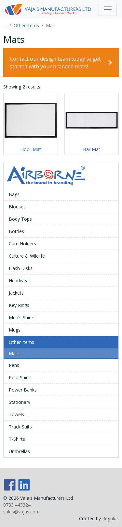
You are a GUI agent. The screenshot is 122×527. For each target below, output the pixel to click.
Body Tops (20, 219)
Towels (16, 414)
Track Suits (20, 427)
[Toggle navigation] (108, 9)
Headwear (19, 280)
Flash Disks (21, 268)
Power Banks (23, 390)
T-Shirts (17, 439)
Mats (14, 353)
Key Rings (19, 305)
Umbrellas (19, 451)
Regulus (110, 518)
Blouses (17, 207)
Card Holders (22, 243)
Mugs (14, 330)
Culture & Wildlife (27, 256)
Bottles (16, 231)
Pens (14, 365)
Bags (14, 194)
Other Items (26, 25)
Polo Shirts (20, 377)
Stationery (19, 402)
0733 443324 (17, 505)
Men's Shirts (21, 317)
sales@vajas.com (21, 512)
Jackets (16, 293)
